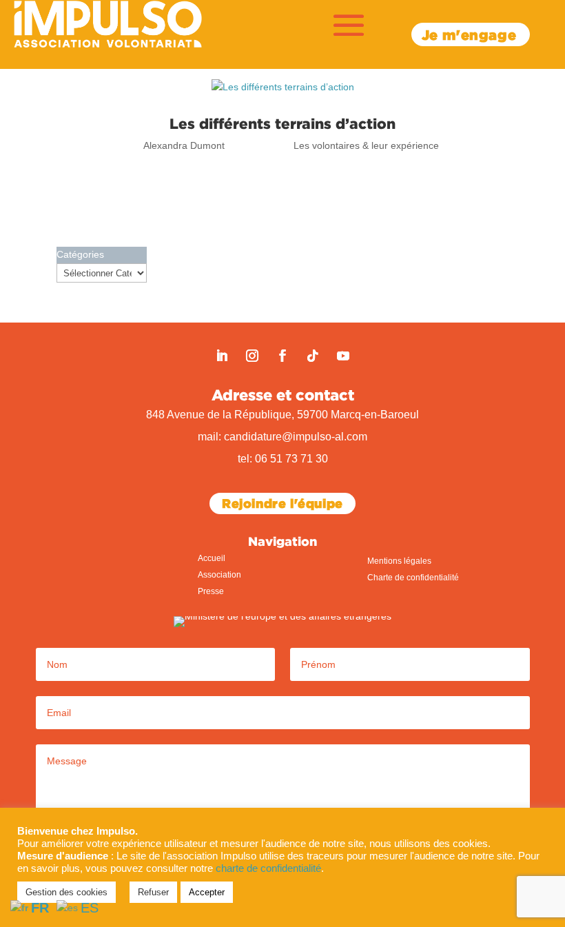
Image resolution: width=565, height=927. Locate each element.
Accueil (211, 558)
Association (219, 575)
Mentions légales (399, 561)
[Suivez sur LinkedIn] (221, 355)
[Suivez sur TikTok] (312, 355)
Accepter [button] (207, 892)
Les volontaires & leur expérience (366, 145)
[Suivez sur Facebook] (282, 355)
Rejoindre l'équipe (282, 503)
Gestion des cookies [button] (66, 892)
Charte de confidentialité (413, 577)
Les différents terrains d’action (282, 123)
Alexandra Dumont (184, 145)
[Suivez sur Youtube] (343, 355)
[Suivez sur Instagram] (252, 355)
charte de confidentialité (268, 868)
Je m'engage (469, 34)
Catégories (80, 254)
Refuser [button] (153, 892)
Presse (211, 591)
